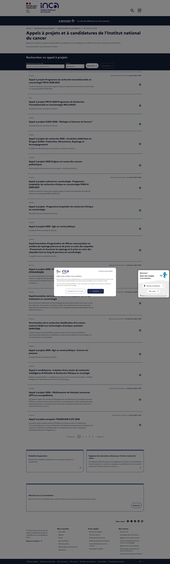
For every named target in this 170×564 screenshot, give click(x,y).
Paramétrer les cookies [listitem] (75, 291)
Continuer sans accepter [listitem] (105, 271)
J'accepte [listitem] (95, 291)
